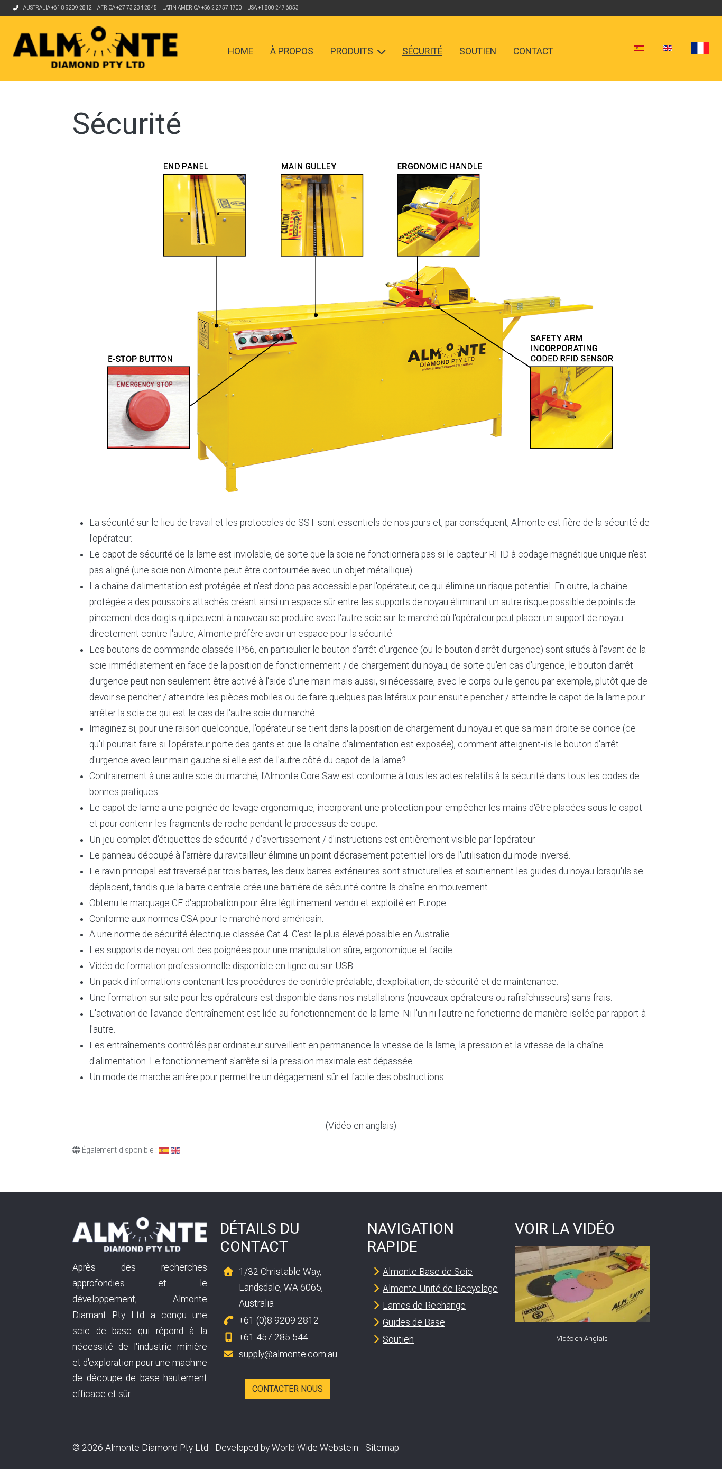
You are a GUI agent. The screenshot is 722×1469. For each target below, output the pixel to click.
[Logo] (95, 47)
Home (240, 51)
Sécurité (422, 51)
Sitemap (382, 1448)
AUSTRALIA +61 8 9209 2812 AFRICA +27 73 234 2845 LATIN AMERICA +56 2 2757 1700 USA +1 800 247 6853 (161, 8)
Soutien (477, 51)
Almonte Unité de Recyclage (440, 1288)
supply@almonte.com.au (288, 1354)
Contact (533, 51)
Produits (351, 51)
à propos (291, 51)
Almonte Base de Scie (428, 1271)
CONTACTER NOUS (287, 1389)
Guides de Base (414, 1322)
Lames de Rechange (424, 1305)
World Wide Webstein (315, 1448)
